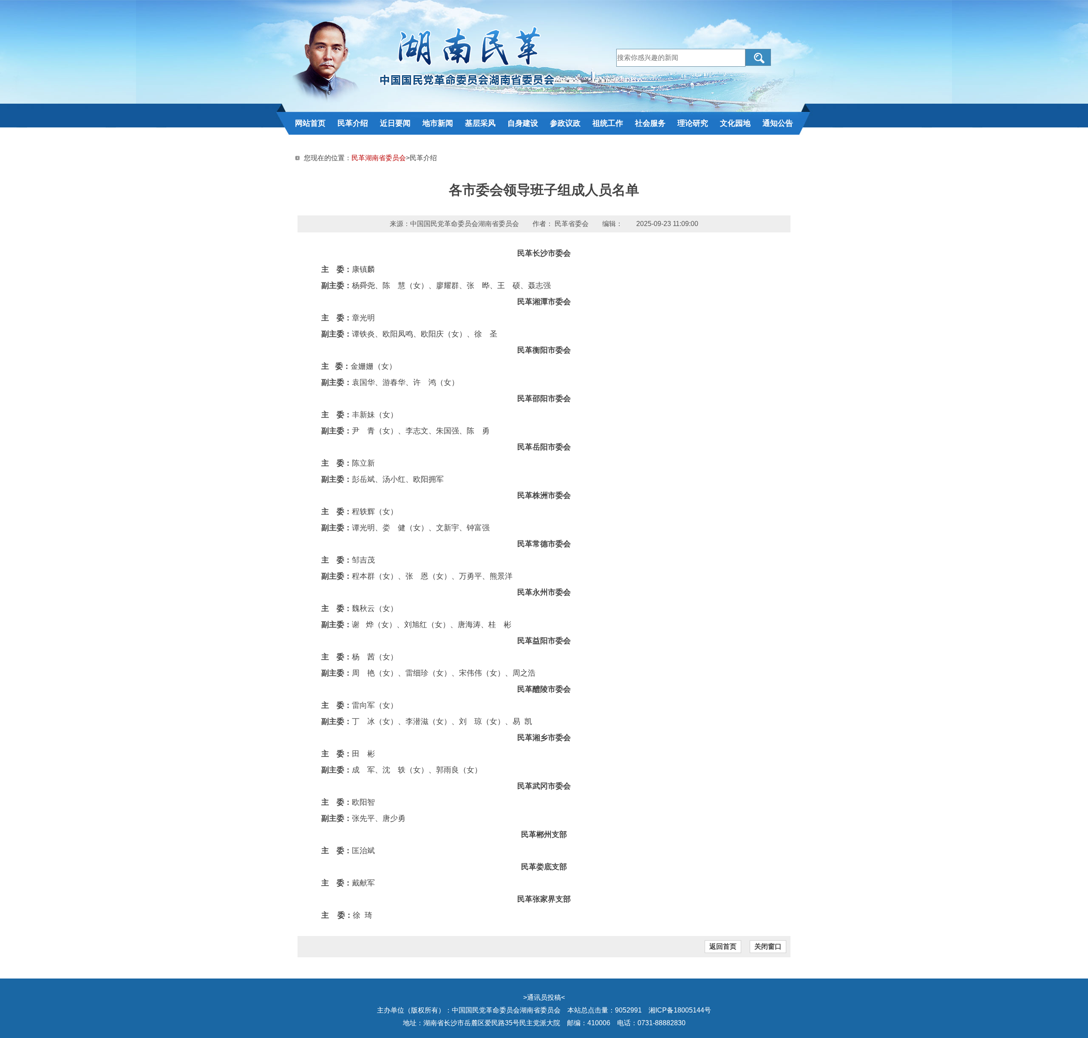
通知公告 (777, 123)
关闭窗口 (768, 946)
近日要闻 (395, 123)
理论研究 (692, 123)
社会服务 (650, 123)
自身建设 (522, 123)
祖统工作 (607, 123)
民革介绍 (352, 123)
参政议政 (565, 123)
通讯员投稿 (544, 997)
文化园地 (735, 123)
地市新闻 (437, 123)
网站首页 (310, 123)
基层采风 (480, 123)
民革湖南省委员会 (378, 157)
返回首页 (723, 946)
